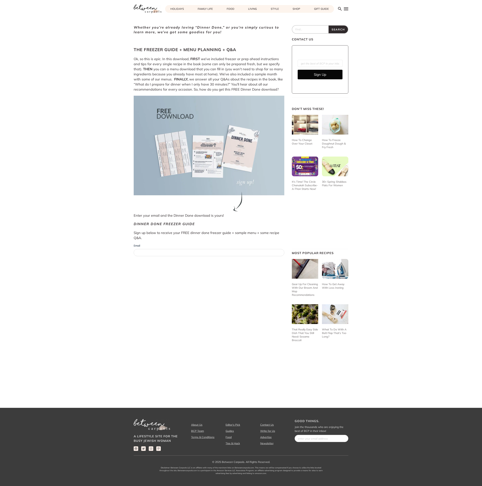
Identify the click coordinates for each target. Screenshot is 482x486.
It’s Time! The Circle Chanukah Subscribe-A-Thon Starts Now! (305, 185)
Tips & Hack (233, 443)
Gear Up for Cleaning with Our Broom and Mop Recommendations (305, 289)
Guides (230, 431)
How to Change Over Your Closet (302, 141)
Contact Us (267, 424)
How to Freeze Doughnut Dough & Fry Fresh (334, 143)
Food (229, 437)
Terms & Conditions (202, 437)
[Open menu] (346, 9)
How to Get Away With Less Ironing (333, 285)
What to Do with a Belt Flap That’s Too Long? (334, 333)
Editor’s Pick (233, 424)
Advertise (266, 437)
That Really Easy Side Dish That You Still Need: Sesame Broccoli (305, 335)
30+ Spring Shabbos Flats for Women (334, 183)
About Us (196, 424)
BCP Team (197, 431)
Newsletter (267, 443)
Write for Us (267, 431)
